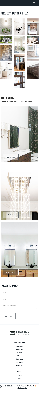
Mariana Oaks (19, 346)
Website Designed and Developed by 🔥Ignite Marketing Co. (26, 387)
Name (3, 289)
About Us (19, 375)
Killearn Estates (19, 359)
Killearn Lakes (19, 349)
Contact (19, 378)
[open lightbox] (6, 26)
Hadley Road (19, 352)
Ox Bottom (19, 356)
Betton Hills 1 (19, 362)
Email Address (6, 296)
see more (11, 157)
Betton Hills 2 (19, 365)
